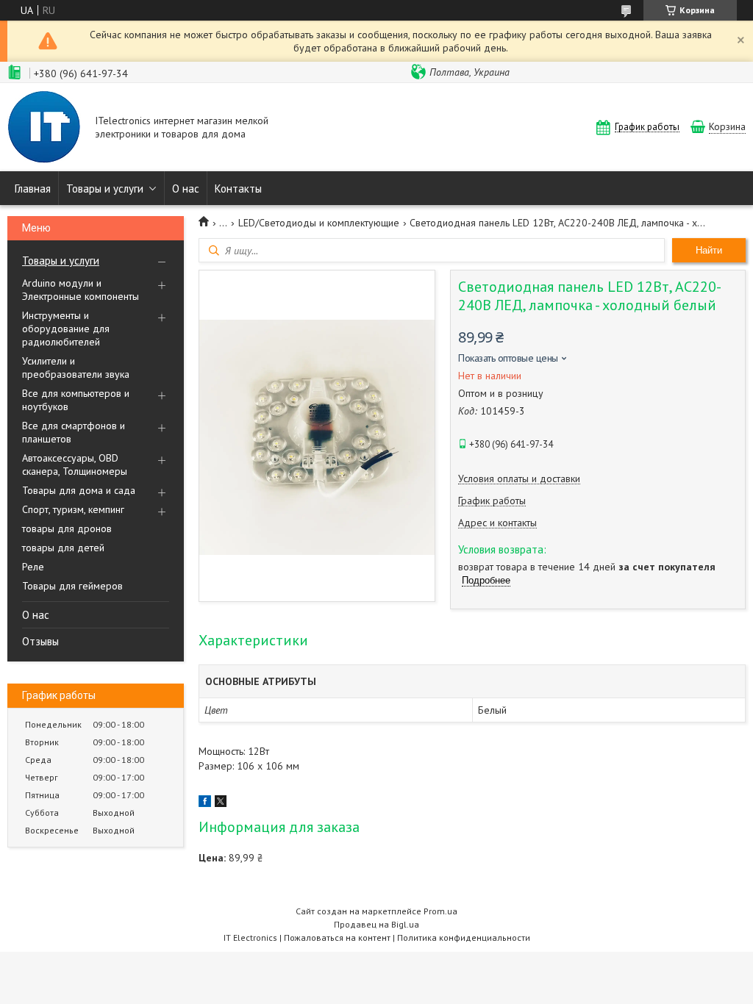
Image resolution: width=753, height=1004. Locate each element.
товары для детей (63, 547)
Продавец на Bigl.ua (376, 924)
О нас (185, 188)
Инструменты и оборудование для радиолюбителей (66, 328)
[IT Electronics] (44, 128)
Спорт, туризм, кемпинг (73, 509)
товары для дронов (67, 528)
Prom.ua (440, 911)
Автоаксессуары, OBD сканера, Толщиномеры (74, 464)
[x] (220, 803)
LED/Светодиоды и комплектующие (318, 222)
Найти (709, 250)
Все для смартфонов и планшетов (73, 432)
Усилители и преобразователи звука (75, 367)
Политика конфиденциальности (463, 937)
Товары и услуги (104, 188)
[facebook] (205, 803)
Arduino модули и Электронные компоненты (80, 289)
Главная (33, 188)
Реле (33, 566)
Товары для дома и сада (78, 490)
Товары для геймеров (72, 585)
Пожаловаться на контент (337, 937)
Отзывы (40, 641)
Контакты (238, 188)
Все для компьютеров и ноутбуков (75, 400)
